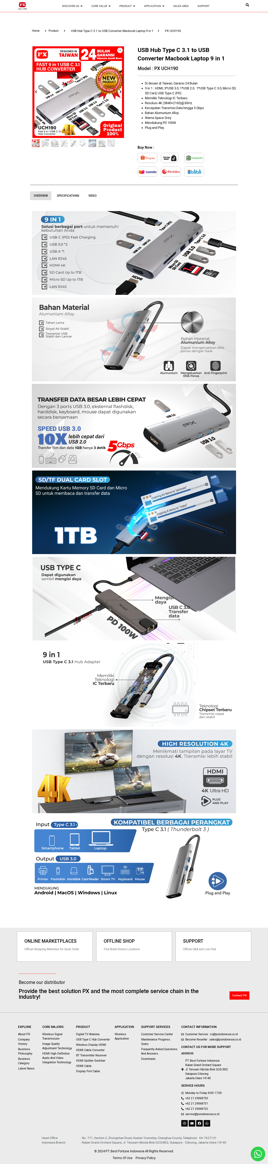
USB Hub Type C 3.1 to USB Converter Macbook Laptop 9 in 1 (112, 31)
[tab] (40, 195)
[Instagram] (184, 1123)
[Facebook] (199, 1123)
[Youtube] (192, 1123)
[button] (247, 5)
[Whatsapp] (207, 1123)
